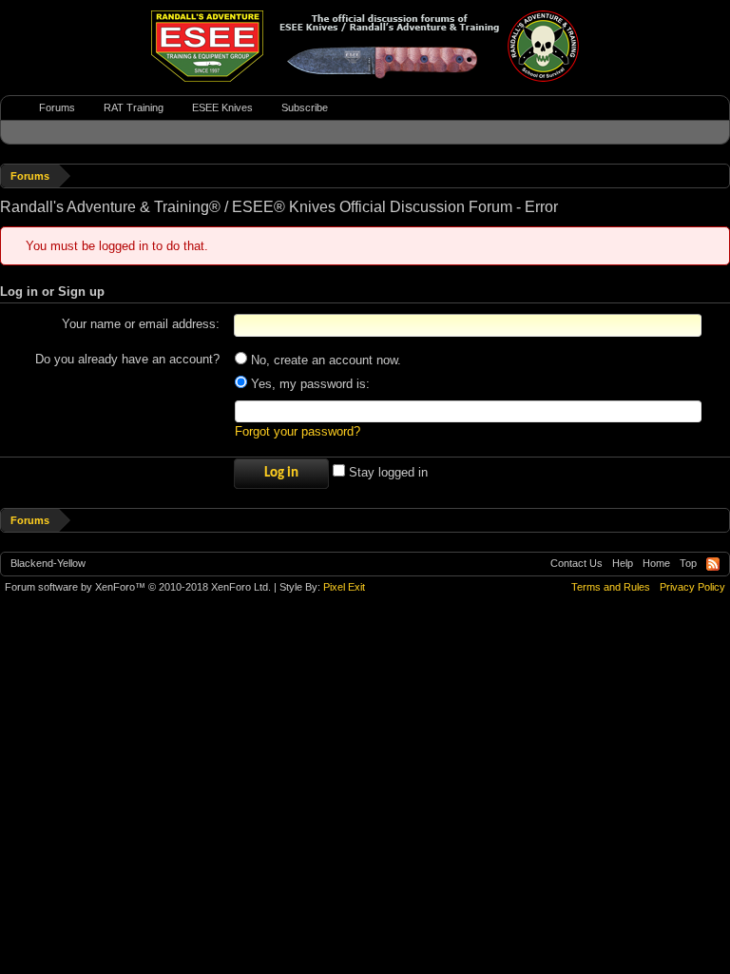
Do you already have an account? (127, 359)
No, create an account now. (324, 360)
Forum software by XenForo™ (138, 587)
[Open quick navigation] (718, 175)
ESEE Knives (222, 107)
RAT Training (133, 107)
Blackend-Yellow (48, 563)
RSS (713, 564)
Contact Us (576, 563)
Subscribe (304, 107)
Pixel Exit (344, 587)
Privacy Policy (692, 587)
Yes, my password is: (308, 384)
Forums (57, 107)
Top (688, 563)
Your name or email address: (141, 324)
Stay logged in (386, 472)
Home (656, 563)
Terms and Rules (610, 587)
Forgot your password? (297, 431)
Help (622, 563)
